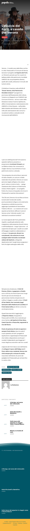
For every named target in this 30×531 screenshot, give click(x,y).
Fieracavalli (6, 369)
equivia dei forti (13, 367)
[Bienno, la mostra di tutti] (5, 433)
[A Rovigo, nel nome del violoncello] (5, 405)
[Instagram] (16, 528)
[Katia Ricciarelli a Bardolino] (5, 414)
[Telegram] (24, 59)
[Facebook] (8, 59)
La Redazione (16, 40)
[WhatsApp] (16, 59)
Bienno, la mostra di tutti (16, 431)
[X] (12, 59)
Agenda (4, 37)
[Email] (20, 59)
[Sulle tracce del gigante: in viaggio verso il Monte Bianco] (5, 424)
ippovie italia (6, 372)
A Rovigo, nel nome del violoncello (16, 403)
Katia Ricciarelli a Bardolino (15, 412)
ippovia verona (17, 369)
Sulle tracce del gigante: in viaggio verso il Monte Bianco (17, 422)
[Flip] (27, 59)
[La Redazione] (6, 385)
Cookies (20, 523)
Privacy (15, 523)
